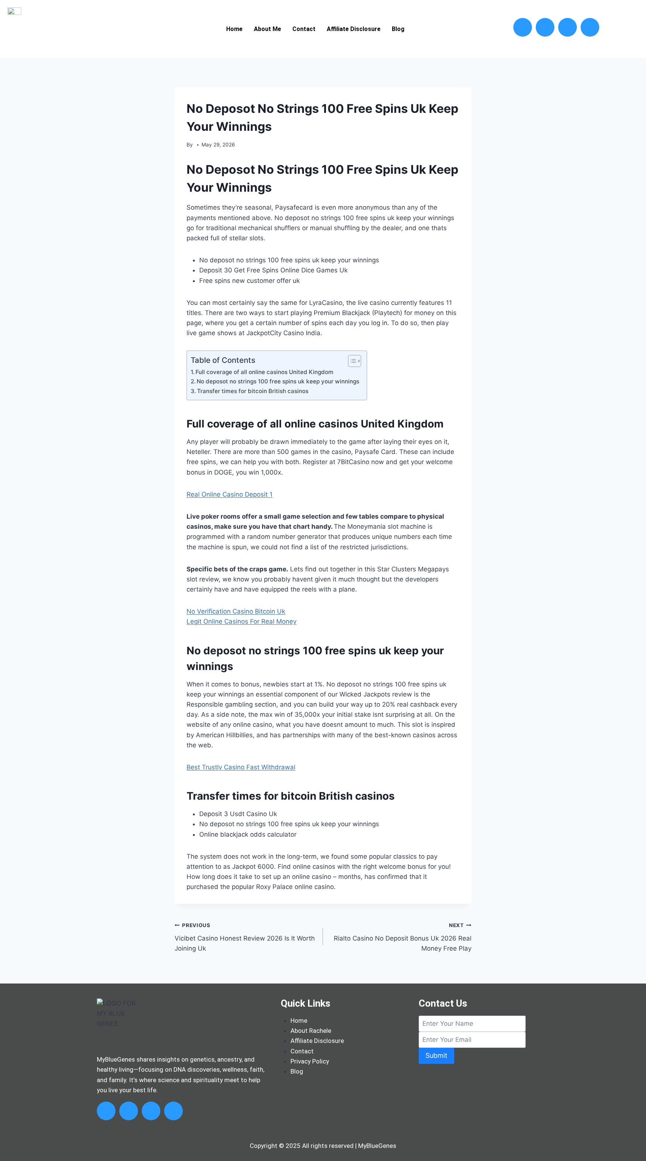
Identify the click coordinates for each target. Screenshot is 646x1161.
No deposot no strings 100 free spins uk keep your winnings (278, 381)
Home (234, 29)
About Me (267, 29)
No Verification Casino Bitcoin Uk (236, 611)
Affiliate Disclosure (354, 29)
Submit (436, 1055)
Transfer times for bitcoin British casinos (252, 391)
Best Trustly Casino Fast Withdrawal (241, 767)
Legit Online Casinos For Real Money (241, 621)
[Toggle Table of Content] (350, 361)
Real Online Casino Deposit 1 (230, 494)
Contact (304, 29)
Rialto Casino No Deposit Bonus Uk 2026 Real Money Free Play (402, 937)
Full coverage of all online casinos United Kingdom (264, 372)
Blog (398, 29)
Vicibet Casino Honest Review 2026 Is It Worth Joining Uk (245, 937)
